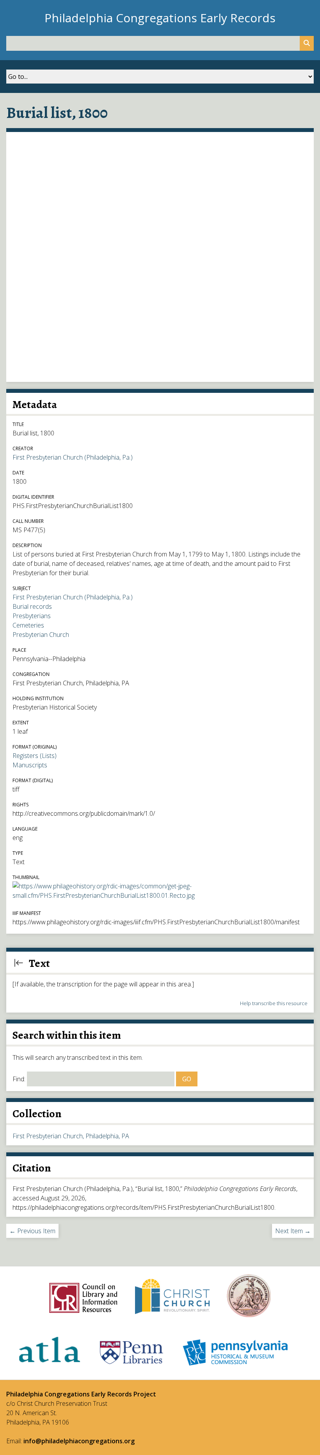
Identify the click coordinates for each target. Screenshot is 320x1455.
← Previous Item (32, 1231)
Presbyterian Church (40, 634)
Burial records (32, 606)
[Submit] (307, 43)
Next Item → (293, 1231)
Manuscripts (29, 765)
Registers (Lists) (34, 755)
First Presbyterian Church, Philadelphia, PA (70, 1136)
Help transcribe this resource (274, 1003)
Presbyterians (31, 616)
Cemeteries (28, 625)
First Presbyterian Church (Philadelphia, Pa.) (72, 457)
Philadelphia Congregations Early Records (160, 18)
